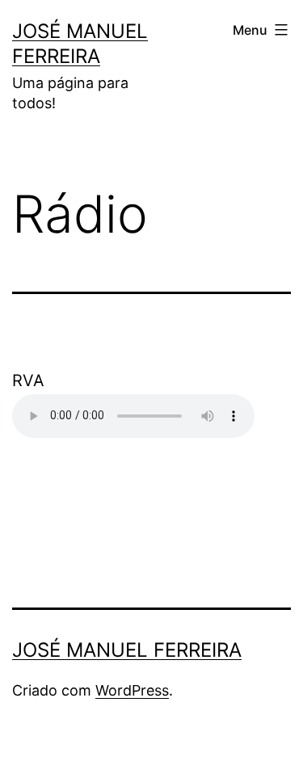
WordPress (132, 690)
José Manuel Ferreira (127, 650)
